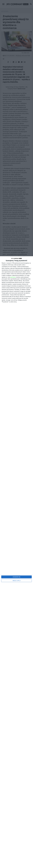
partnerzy (12, 277)
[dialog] (16, 555)
